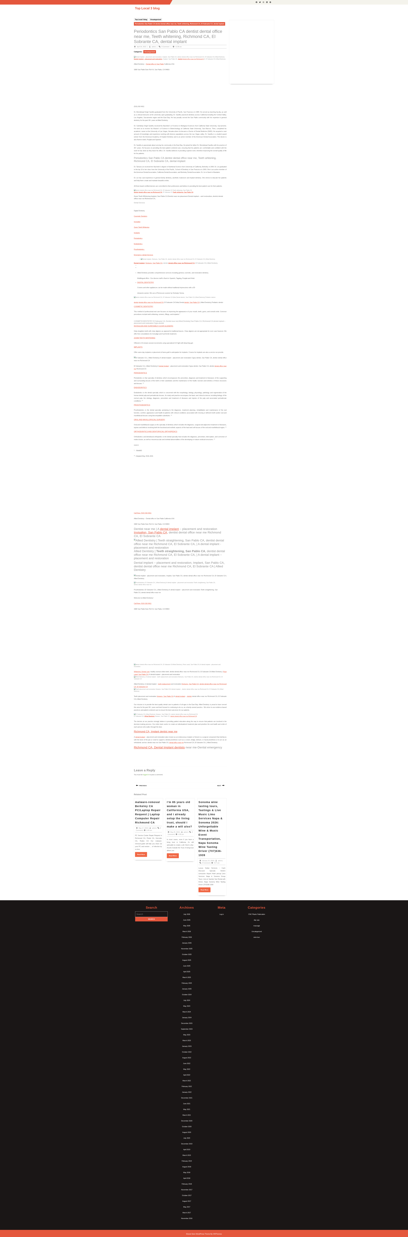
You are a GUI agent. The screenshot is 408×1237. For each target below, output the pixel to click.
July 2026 (186, 914)
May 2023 (186, 1035)
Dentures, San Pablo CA (153, 263)
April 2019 (186, 1149)
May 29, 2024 (175, 832)
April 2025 (186, 972)
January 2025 (186, 989)
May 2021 (186, 1109)
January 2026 (186, 943)
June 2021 (186, 1103)
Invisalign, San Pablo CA (150, 532)
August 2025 (186, 960)
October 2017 (186, 1195)
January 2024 (186, 1017)
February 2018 (187, 1184)
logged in (146, 775)
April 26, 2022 (141, 46)
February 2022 (187, 1086)
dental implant (169, 529)
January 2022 (186, 1092)
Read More (142, 855)
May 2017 (186, 1207)
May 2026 (186, 926)
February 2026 (187, 937)
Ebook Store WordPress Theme (198, 1234)
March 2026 (187, 931)
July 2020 (186, 1138)
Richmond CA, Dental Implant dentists (159, 747)
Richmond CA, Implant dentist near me (155, 731)
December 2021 (186, 1098)
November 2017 (186, 1190)
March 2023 (187, 1040)
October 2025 (186, 954)
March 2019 (187, 1155)
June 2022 (186, 1063)
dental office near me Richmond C (193, 59)
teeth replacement (164, 684)
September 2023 (186, 1029)
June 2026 (186, 920)
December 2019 (186, 1144)
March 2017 (187, 1213)
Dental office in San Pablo (155, 64)
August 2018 (186, 1167)
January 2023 (186, 1046)
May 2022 (186, 1069)
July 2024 (186, 1000)
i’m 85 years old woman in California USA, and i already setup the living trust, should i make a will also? (179, 814)
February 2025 (187, 983)
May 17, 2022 (143, 828)
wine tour (257, 937)
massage (256, 926)
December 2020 (186, 1121)
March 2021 (187, 1115)
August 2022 (186, 1058)
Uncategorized (155, 19)
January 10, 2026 (208, 860)
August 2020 (186, 1132)
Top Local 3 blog (147, 8)
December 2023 (186, 1023)
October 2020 (186, 1126)
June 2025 (186, 966)
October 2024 (186, 994)
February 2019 (187, 1161)
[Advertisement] (180, 87)
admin (154, 46)
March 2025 (187, 977)
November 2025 (186, 949)
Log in (222, 914)
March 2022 (187, 1081)
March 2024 (187, 1012)
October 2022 (186, 1052)
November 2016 (186, 1218)
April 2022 (186, 1075)
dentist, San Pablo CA (192, 302)
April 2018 (186, 1178)
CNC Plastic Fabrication (256, 914)
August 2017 (186, 1201)
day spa (256, 920)
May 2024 (186, 1006)
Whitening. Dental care (142, 672)
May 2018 (186, 1172)
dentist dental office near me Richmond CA (183, 716)
